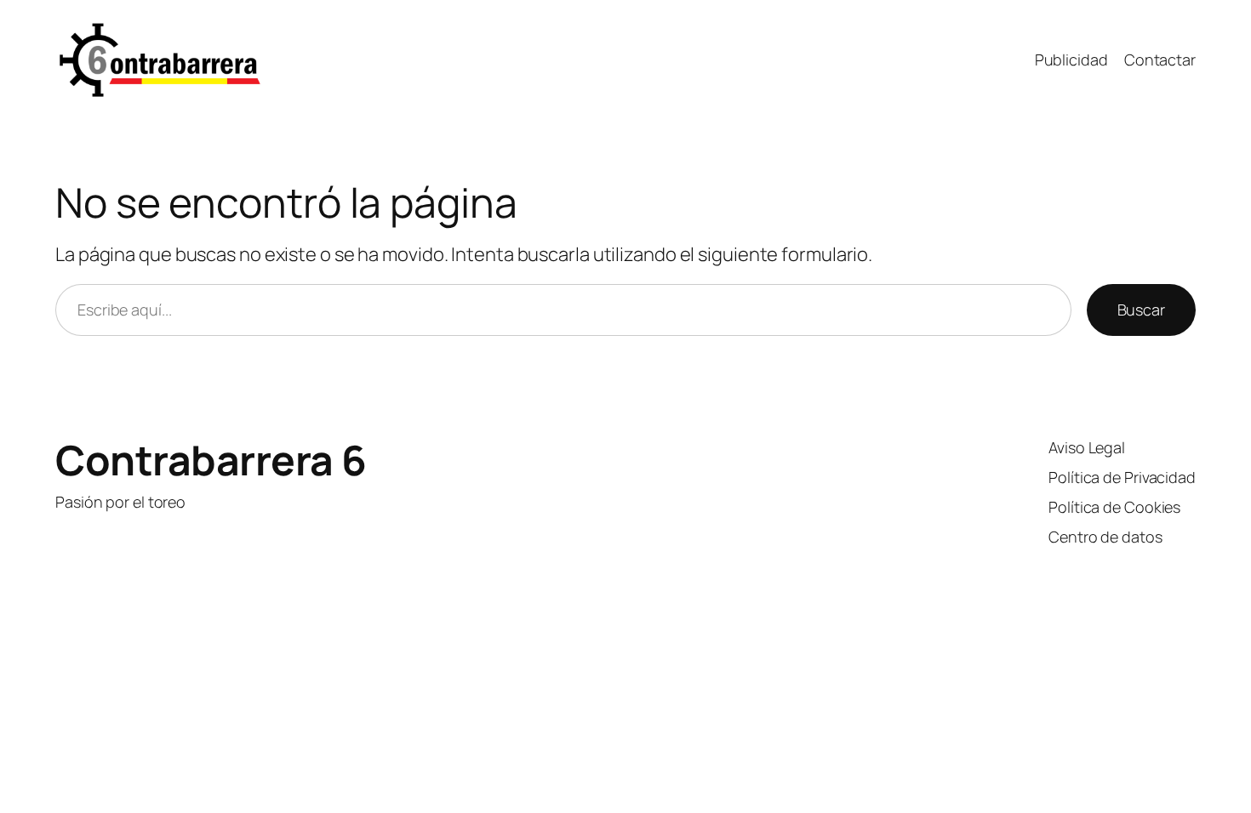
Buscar (1141, 309)
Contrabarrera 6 (211, 459)
